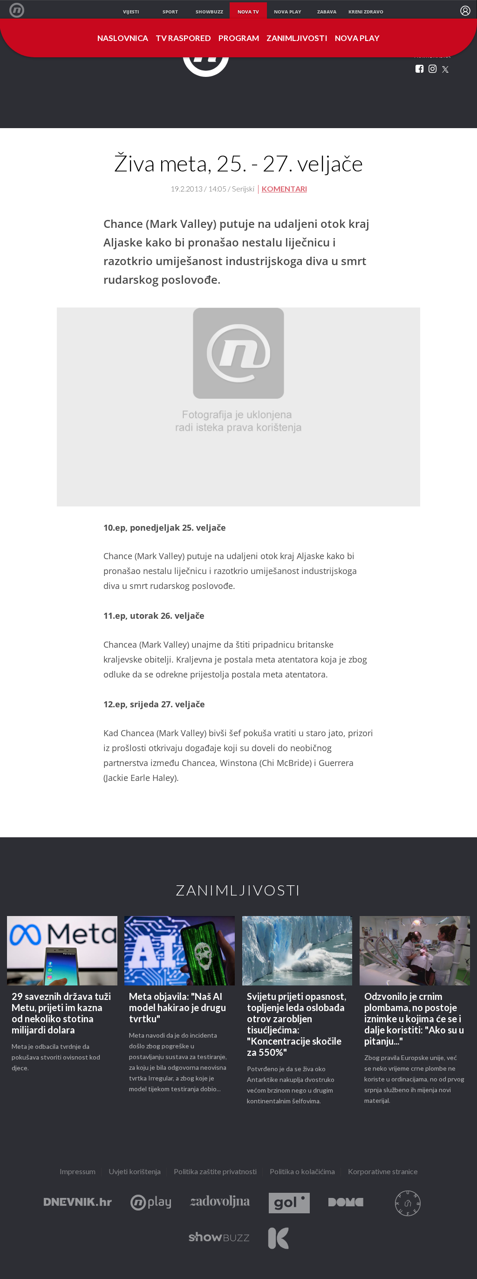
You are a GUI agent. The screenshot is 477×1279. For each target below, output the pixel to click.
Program (238, 38)
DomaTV (345, 1203)
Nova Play (357, 38)
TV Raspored (183, 38)
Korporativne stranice (383, 1172)
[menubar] (465, 10)
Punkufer (407, 1203)
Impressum (77, 1172)
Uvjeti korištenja (135, 1172)
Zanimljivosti (296, 38)
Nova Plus (150, 1203)
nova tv (248, 11)
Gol (289, 1203)
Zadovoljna (220, 1203)
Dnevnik (78, 1203)
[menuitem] (465, 10)
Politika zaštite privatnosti (215, 1172)
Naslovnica (122, 38)
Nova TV (21, 10)
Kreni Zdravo (278, 1238)
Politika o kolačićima (302, 1172)
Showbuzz (219, 1238)
